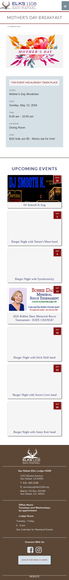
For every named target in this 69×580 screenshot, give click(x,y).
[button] (65, 5)
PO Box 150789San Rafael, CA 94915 (32, 492)
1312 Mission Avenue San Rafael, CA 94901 (32, 477)
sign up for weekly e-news (34, 560)
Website (34, 577)
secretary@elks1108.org (36, 487)
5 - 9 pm (20, 525)
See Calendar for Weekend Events (34, 529)
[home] (20, 5)
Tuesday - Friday (25, 521)
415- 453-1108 (30, 482)
